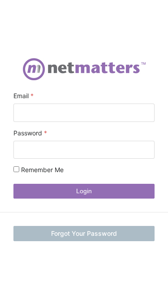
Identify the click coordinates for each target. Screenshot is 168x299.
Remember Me (41, 169)
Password (27, 133)
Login (84, 191)
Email (21, 96)
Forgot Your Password (84, 233)
